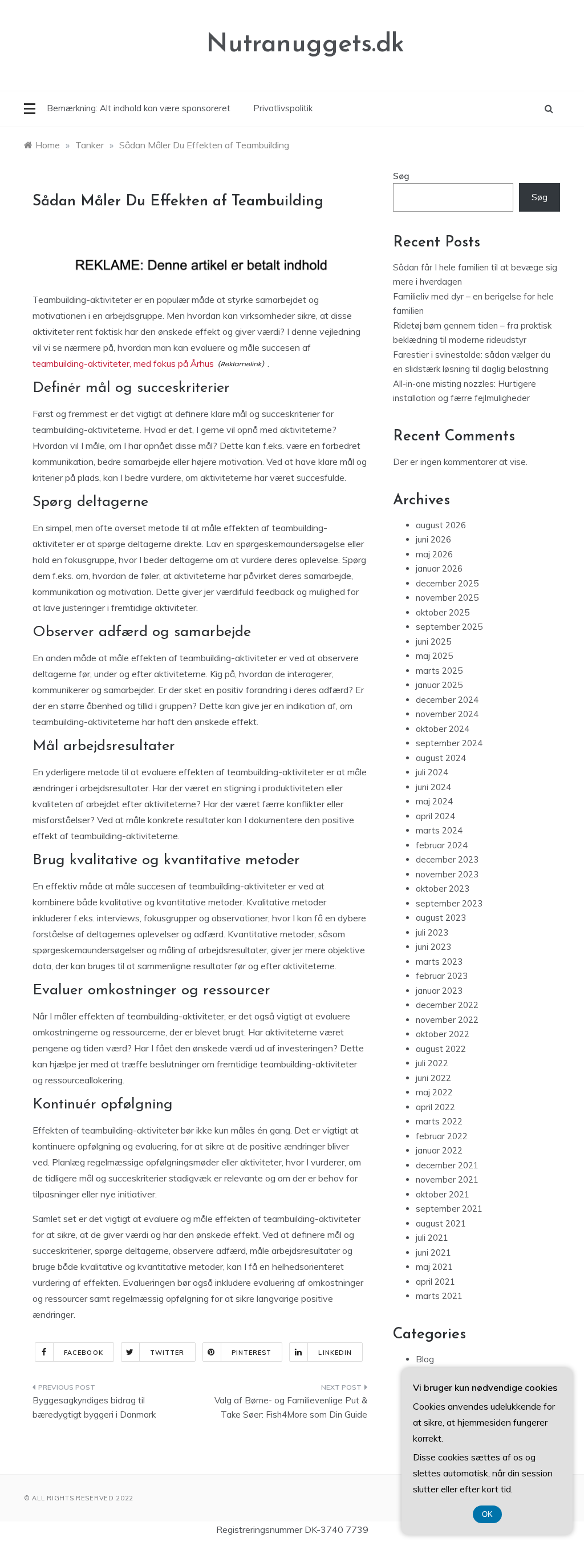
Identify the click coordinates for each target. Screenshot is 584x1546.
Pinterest (252, 1353)
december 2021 (447, 1165)
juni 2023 (433, 946)
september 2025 (449, 626)
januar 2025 (439, 684)
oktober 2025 (442, 612)
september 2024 (449, 743)
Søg (401, 176)
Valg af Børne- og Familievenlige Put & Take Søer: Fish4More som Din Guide (290, 1407)
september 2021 (449, 1208)
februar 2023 (442, 975)
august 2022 (441, 1048)
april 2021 (435, 1281)
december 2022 (447, 1004)
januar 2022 (439, 1150)
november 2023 (447, 874)
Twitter (167, 1353)
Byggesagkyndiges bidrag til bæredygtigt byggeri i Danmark (94, 1407)
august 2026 (441, 525)
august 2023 (441, 917)
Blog (425, 1359)
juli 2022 (432, 1063)
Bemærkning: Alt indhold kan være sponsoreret (138, 108)
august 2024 (441, 757)
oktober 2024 (442, 728)
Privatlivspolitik (283, 108)
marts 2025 (439, 670)
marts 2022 (439, 1121)
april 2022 (435, 1107)
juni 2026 (433, 539)
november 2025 (447, 597)
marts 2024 (439, 830)
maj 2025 (434, 655)
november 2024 (447, 714)
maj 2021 (434, 1266)
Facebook (83, 1353)
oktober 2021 (442, 1194)
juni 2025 (433, 641)
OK (487, 1514)
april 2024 (435, 816)
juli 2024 (432, 772)
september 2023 (449, 903)
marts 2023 (439, 961)
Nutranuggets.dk (305, 45)
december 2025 (447, 583)
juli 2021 (432, 1237)
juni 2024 (433, 787)
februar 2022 (442, 1136)
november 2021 (447, 1179)
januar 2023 (439, 990)
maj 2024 (434, 801)
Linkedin (335, 1353)
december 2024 (447, 699)
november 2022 (447, 1019)
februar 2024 (442, 845)
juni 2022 (433, 1078)
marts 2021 (439, 1295)
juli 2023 (432, 932)
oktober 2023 (442, 888)
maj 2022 (434, 1092)
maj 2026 (434, 554)
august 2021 (441, 1223)
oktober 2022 (442, 1034)
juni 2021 (433, 1252)
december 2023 (447, 859)
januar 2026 (439, 568)
